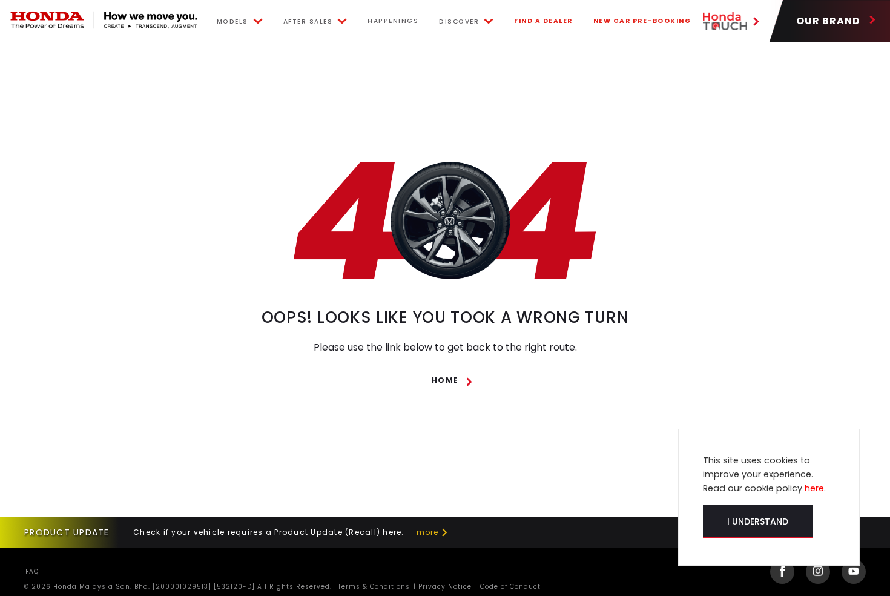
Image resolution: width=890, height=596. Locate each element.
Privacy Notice (444, 586)
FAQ (32, 571)
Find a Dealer (543, 20)
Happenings (393, 20)
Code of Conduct (509, 586)
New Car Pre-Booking (642, 20)
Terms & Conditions (372, 586)
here (814, 488)
